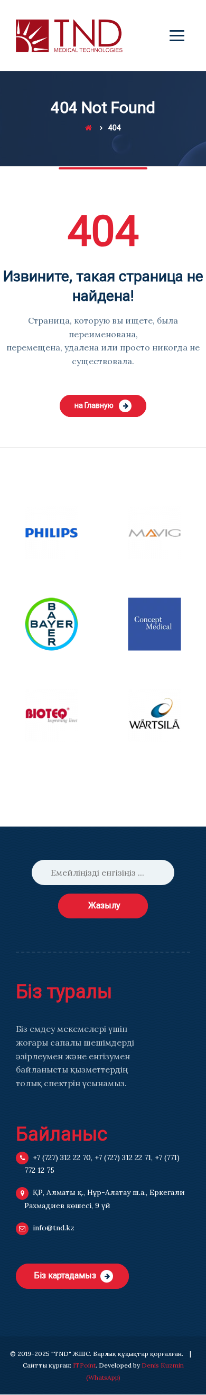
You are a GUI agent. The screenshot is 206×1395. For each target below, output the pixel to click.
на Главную (94, 405)
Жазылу (104, 905)
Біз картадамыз (65, 1275)
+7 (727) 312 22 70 (62, 1157)
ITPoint (84, 1365)
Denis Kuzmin (163, 1365)
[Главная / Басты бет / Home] (88, 128)
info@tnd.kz (53, 1227)
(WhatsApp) (103, 1377)
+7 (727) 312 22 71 (123, 1157)
